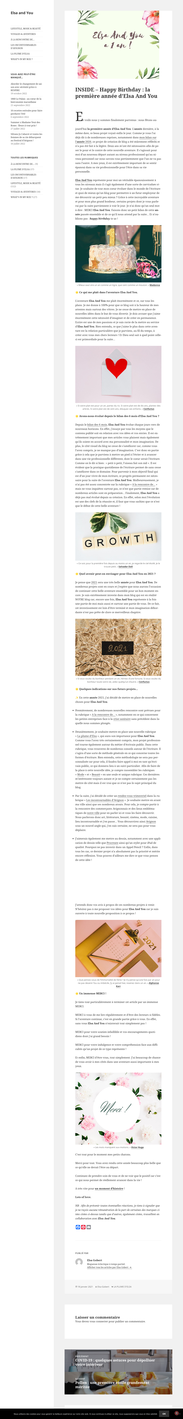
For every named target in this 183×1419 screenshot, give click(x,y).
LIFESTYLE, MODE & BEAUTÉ (26, 28)
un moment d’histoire (109, 1188)
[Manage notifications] (177, 1413)
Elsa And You (83, 180)
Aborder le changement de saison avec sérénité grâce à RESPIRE (26, 87)
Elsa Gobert (103, 1286)
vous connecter (99, 1321)
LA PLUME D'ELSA (20, 169)
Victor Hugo (137, 1147)
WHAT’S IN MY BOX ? (22, 59)
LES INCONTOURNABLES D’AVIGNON (23, 47)
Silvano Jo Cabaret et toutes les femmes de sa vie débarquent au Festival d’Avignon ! (26, 137)
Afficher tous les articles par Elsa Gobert (108, 1267)
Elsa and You (22, 12)
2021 (94, 582)
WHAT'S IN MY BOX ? (22, 197)
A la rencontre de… (143, 484)
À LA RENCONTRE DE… (23, 39)
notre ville (93, 813)
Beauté (96, 774)
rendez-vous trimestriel (132, 796)
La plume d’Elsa (87, 736)
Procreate (112, 843)
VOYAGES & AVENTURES (23, 34)
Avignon (151, 821)
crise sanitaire (122, 719)
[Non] (179, 1413)
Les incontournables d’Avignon (105, 800)
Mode (80, 774)
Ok (164, 1413)
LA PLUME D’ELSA (20, 53)
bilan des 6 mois (97, 424)
